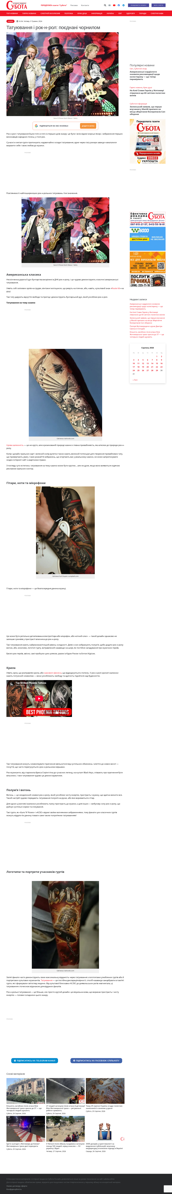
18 (138, 367)
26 (143, 370)
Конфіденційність (14, 1189)
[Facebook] (119, 5)
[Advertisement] (65, 171)
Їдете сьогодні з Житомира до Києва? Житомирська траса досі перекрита (23, 1145)
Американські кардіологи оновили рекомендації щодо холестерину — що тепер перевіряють (145, 75)
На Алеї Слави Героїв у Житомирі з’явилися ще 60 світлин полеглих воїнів (147, 93)
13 (148, 363)
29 (157, 370)
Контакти (85, 5)
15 (157, 363)
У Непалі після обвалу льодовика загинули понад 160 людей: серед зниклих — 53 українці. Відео (65, 1146)
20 (148, 367)
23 (161, 367)
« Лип (135, 380)
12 (143, 363)
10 (134, 363)
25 (138, 370)
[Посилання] (16, 5)
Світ (131, 68)
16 (161, 363)
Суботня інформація (138, 103)
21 (152, 367)
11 (138, 363)
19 (143, 367)
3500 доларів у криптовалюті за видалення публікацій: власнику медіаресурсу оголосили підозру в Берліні (104, 1146)
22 (157, 367)
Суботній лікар (140, 68)
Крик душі (147, 87)
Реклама (74, 5)
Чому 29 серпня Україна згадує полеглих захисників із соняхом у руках (104, 1107)
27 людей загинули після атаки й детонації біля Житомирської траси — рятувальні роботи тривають (65, 1108)
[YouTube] (114, 5)
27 (148, 370)
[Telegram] (123, 5)
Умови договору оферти (16, 1186)
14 (152, 363)
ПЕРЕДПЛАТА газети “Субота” (54, 5)
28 (152, 370)
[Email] (109, 5)
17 (134, 367)
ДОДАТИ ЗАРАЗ (88, 126)
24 (134, 370)
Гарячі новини (136, 87)
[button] (105, 5)
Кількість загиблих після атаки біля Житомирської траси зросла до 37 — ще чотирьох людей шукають (24, 1108)
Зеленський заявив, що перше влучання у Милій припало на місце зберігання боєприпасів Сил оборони (147, 110)
